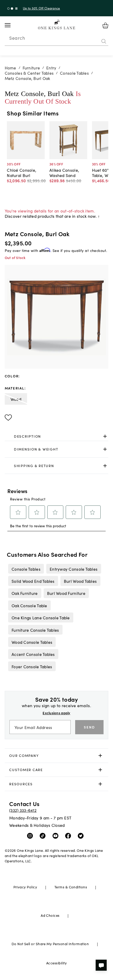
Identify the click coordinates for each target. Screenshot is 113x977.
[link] (57, 436)
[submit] (103, 41)
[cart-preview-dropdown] (105, 25)
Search (17, 38)
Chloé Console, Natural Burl (21, 172)
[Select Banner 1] (12, 8)
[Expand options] (105, 436)
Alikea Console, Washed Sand (64, 172)
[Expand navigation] (12, 25)
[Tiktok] (44, 835)
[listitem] (26, 569)
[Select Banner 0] (8, 8)
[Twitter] (82, 835)
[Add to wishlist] (8, 417)
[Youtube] (57, 835)
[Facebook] (69, 835)
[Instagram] (31, 835)
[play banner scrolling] (16, 8)
